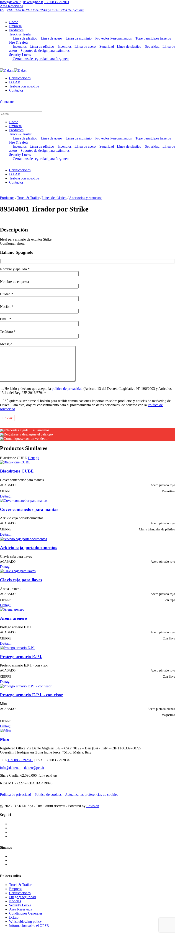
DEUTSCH (62, 10)
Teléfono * (7, 331)
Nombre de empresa (14, 281)
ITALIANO (15, 10)
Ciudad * (6, 294)
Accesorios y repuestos (85, 198)
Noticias (15, 901)
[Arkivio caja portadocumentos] (23, 538)
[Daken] (13, 70)
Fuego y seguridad (22, 897)
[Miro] (5, 730)
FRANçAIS (46, 10)
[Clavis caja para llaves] (18, 571)
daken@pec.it (33, 2)
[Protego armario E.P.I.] (17, 647)
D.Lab (13, 917)
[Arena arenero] (12, 609)
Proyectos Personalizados (113, 38)
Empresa (15, 26)
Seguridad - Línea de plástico (119, 46)
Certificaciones (20, 78)
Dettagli (33, 458)
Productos (16, 30)
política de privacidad (67, 388)
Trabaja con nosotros (24, 86)
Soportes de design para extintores (44, 50)
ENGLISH (30, 10)
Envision (92, 806)
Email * (5, 319)
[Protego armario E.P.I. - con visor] (25, 686)
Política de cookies (48, 794)
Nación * (6, 306)
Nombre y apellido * (15, 269)
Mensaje (6, 344)
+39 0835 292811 (56, 2)
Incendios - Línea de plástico (33, 46)
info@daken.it (10, 2)
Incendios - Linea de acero (76, 46)
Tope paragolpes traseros (152, 38)
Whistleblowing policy (25, 921)
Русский (77, 10)
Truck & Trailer (20, 34)
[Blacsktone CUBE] (15, 462)
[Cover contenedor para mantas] (23, 500)
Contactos (16, 90)
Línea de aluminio (78, 38)
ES (2, 10)
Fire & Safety (18, 42)
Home (13, 22)
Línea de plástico (24, 38)
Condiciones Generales (25, 913)
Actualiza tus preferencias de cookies (91, 794)
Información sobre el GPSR (29, 926)
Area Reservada (11, 6)
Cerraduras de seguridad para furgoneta (40, 59)
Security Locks (20, 55)
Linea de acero (51, 38)
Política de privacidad (15, 794)
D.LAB (14, 82)
